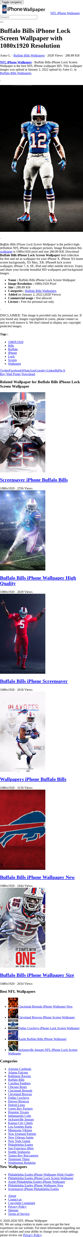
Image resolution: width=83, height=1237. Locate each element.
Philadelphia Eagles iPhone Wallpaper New (35, 1185)
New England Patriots (22, 1134)
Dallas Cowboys (18, 1097)
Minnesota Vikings (20, 1130)
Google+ (41, 370)
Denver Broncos (18, 1101)
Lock (11, 356)
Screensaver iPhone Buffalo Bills (34, 479)
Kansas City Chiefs (20, 1123)
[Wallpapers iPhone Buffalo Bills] (22, 770)
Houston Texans (18, 1112)
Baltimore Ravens (19, 1076)
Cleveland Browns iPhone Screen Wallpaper (46, 1017)
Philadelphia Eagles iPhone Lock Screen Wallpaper (40, 1178)
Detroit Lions (16, 1105)
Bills (11, 345)
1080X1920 (15, 342)
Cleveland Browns (20, 1094)
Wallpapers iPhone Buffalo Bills (33, 779)
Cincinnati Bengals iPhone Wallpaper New (45, 1006)
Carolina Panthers (19, 1083)
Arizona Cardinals (19, 1069)
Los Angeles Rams (20, 1126)
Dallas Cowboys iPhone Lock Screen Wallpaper (49, 1028)
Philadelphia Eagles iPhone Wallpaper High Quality (41, 1174)
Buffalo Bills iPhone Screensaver (34, 681)
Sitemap (13, 1210)
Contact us (15, 1199)
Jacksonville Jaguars (21, 1119)
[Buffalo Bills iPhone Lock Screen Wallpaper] (41, 159)
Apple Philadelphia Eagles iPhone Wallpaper (36, 1181)
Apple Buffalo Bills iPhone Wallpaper (42, 1039)
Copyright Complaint (21, 1203)
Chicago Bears (17, 1087)
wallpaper (6, 251)
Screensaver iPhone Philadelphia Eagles (33, 1189)
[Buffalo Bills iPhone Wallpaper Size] (22, 966)
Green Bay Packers (20, 1108)
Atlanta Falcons (18, 1072)
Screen (12, 360)
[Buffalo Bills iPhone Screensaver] (22, 672)
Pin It (61, 370)
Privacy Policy (17, 1206)
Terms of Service (19, 1214)
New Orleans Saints (20, 1137)
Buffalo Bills (16, 1079)
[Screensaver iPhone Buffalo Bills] (22, 471)
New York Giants (19, 1141)
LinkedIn (52, 370)
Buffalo (13, 349)
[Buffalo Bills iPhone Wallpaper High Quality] (22, 569)
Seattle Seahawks (19, 1152)
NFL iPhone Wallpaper (65, 13)
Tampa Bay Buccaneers (23, 1155)
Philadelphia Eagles (20, 1144)
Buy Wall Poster (10, 374)
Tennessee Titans (19, 1159)
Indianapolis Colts (19, 1115)
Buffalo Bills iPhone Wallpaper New (37, 877)
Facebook (15, 370)
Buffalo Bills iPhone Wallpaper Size (37, 975)
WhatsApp (28, 370)
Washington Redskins (22, 1162)
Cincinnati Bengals (20, 1090)
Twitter (4, 370)
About (12, 1195)
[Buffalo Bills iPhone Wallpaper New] (22, 868)
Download (28, 374)
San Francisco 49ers (21, 1148)
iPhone (12, 353)
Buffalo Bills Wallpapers (29, 55)
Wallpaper (14, 363)
